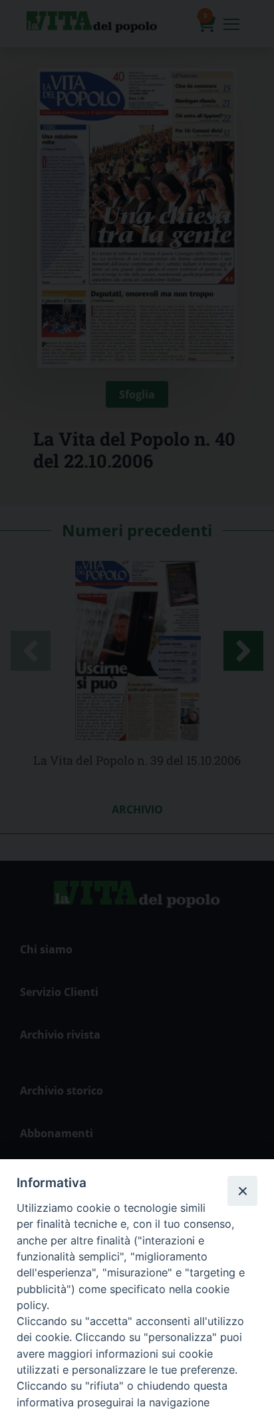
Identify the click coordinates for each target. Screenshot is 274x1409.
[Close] (242, 1190)
